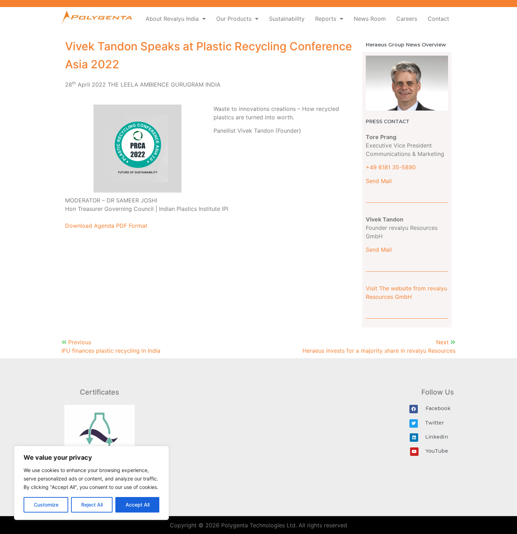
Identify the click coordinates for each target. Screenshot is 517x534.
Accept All (137, 505)
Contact (438, 18)
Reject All (92, 505)
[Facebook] (413, 409)
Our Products (233, 18)
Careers (406, 18)
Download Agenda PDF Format (106, 225)
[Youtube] (414, 451)
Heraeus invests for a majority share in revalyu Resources (378, 350)
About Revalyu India (172, 18)
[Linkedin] (414, 437)
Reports (325, 18)
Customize (46, 505)
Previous (79, 342)
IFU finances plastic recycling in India (111, 350)
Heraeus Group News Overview (406, 45)
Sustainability (287, 18)
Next (443, 342)
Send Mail (379, 180)
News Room (370, 18)
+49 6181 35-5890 (391, 167)
